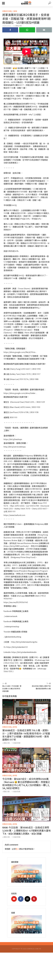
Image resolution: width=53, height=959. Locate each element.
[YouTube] (14, 899)
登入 (17, 849)
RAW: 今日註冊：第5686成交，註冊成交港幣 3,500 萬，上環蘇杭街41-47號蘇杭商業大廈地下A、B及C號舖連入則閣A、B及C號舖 (26, 830)
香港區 (14, 727)
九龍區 (14, 11)
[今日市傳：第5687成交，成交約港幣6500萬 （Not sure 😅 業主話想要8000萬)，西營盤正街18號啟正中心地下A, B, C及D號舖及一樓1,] (26, 760)
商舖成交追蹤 (7, 11)
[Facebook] (21, 899)
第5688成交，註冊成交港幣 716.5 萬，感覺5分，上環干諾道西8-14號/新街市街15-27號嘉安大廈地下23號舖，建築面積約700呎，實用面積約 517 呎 (26, 735)
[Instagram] (27, 899)
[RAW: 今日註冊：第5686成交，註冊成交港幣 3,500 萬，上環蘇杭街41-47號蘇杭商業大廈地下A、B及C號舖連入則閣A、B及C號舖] (26, 808)
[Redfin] (34, 899)
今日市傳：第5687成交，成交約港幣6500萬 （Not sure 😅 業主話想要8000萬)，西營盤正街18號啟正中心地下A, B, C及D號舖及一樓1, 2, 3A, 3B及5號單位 (26, 784)
